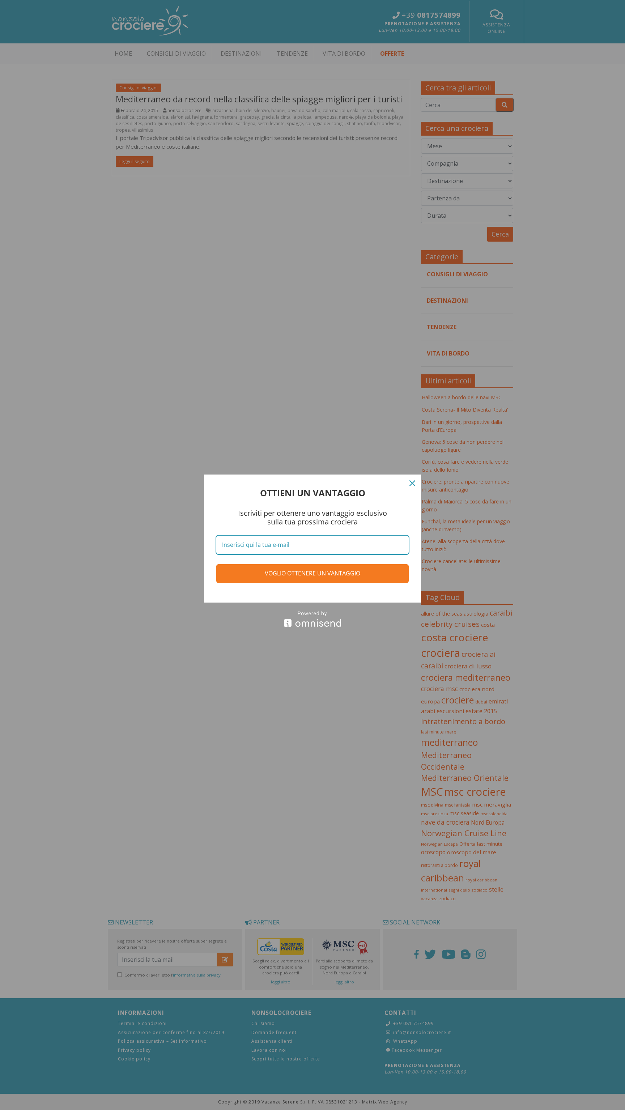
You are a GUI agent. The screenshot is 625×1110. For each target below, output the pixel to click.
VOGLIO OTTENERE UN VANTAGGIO (312, 573)
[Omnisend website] (312, 619)
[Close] (412, 483)
